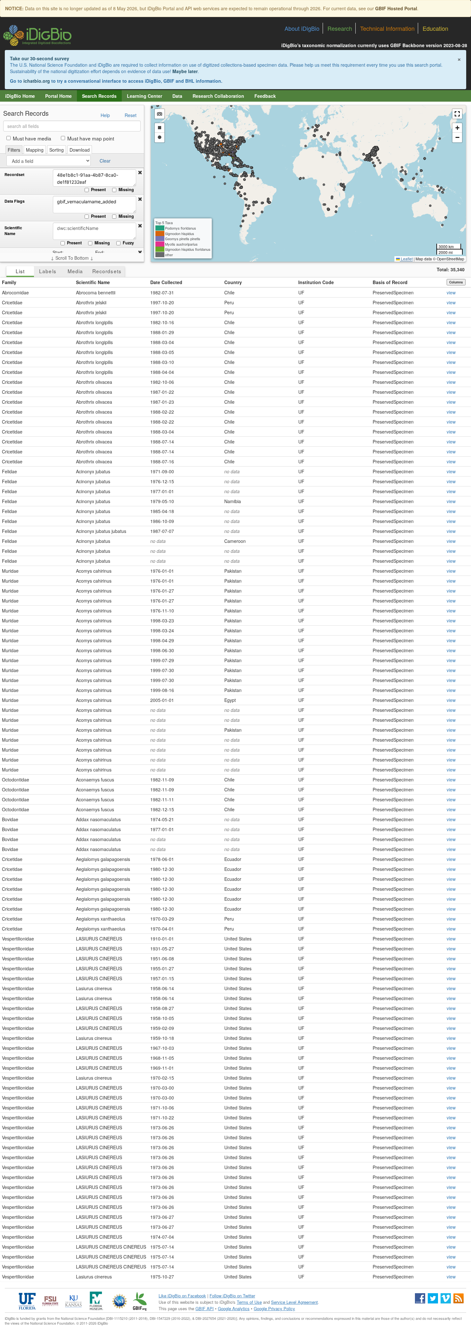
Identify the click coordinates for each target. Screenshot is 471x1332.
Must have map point (90, 138)
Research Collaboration (218, 96)
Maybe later (185, 71)
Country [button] (233, 282)
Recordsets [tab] (106, 270)
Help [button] (105, 115)
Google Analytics (234, 1308)
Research (339, 28)
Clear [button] (105, 160)
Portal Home (58, 96)
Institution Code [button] (316, 282)
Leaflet (406, 258)
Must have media (32, 138)
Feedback (265, 96)
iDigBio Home (20, 96)
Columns (456, 282)
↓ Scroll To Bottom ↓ (72, 258)
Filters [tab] (14, 150)
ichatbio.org (36, 81)
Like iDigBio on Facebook (182, 1296)
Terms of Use (249, 1302)
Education (435, 28)
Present (98, 189)
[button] (140, 172)
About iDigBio (302, 28)
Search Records (99, 96)
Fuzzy (128, 243)
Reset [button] (130, 115)
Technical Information (387, 28)
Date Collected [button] (166, 282)
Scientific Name (13, 230)
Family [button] (9, 282)
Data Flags (14, 201)
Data (177, 96)
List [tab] (20, 270)
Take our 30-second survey (39, 58)
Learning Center (144, 96)
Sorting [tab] (56, 150)
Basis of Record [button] (390, 282)
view (451, 292)
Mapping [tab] (35, 150)
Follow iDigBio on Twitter (232, 1296)
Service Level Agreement (294, 1302)
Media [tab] (75, 270)
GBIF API (204, 1308)
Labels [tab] (47, 270)
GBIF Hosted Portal (396, 8)
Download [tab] (80, 150)
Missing (126, 189)
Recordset (14, 174)
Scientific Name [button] (93, 282)
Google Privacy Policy (274, 1308)
